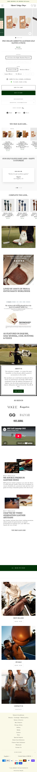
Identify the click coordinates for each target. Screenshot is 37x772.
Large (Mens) (8, 74)
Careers (18, 732)
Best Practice (18, 722)
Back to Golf (19, 568)
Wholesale (18, 745)
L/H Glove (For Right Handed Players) (18, 57)
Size (18, 66)
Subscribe (18, 752)
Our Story (18, 391)
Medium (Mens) (24, 69)
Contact (18, 709)
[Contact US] (18, 687)
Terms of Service (18, 720)
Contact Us (18, 747)
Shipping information (18, 102)
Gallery (18, 727)
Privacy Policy (18, 725)
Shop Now (18, 621)
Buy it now (18, 92)
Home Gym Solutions (18, 740)
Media (18, 730)
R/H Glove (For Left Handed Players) (18, 62)
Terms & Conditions (18, 715)
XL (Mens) (19, 74)
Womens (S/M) (12, 69)
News (18, 735)
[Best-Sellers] (18, 599)
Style (18, 54)
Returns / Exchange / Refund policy (18, 717)
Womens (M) (28, 74)
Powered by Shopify (18, 770)
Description (18, 99)
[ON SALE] (18, 643)
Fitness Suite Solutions (18, 742)
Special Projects (18, 737)
